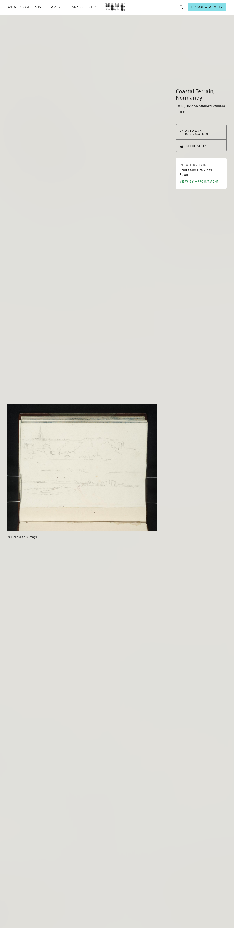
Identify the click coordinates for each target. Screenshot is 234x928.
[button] (180, 7)
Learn (73, 7)
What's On (18, 7)
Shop (94, 7)
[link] (22, 537)
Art (54, 7)
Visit (40, 7)
